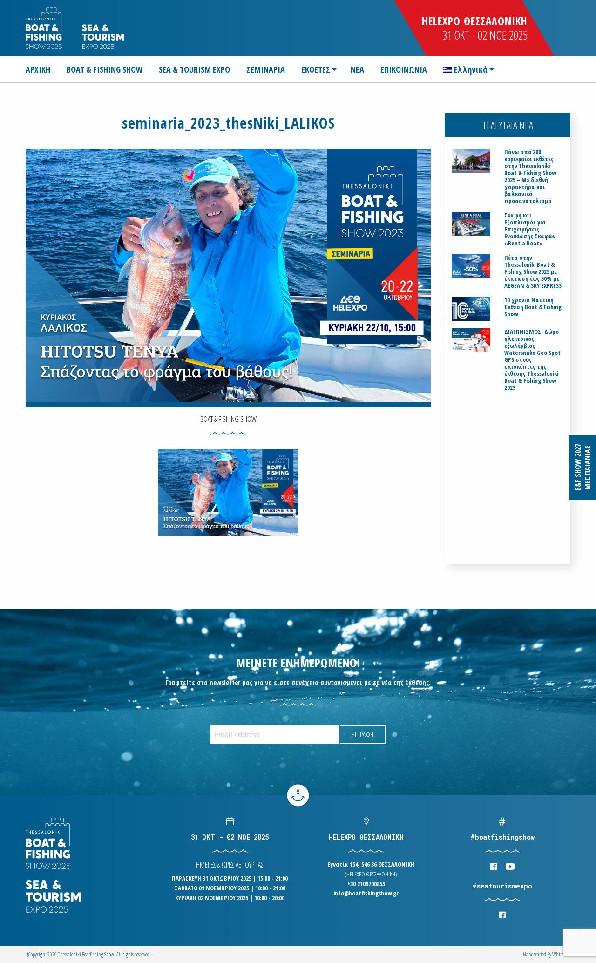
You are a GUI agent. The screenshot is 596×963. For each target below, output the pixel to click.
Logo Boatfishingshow (44, 28)
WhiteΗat (561, 954)
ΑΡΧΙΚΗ (38, 69)
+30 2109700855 (366, 884)
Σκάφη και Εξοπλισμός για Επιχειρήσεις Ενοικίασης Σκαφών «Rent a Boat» (529, 229)
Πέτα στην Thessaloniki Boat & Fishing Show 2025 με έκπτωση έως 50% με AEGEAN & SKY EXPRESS (533, 271)
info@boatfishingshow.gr (366, 893)
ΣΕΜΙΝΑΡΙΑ (265, 69)
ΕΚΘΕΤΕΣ (315, 69)
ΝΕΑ (357, 69)
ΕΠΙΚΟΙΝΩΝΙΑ (403, 69)
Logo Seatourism (103, 36)
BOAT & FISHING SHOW (104, 69)
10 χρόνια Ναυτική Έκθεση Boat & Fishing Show (533, 307)
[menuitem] (42, 69)
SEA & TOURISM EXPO (194, 69)
